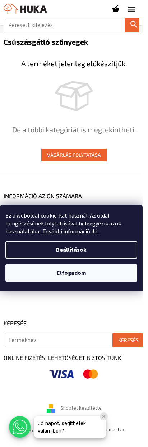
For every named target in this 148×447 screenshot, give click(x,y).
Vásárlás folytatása (74, 155)
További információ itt (70, 232)
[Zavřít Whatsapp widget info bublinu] (104, 416)
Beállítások (71, 250)
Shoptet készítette (81, 408)
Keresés (134, 25)
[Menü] (132, 9)
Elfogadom (71, 273)
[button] (20, 427)
